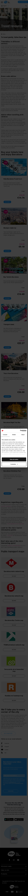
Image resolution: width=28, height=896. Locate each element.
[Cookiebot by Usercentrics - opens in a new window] (20, 431)
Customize (13, 464)
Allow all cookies (14, 459)
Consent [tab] (5, 434)
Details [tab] (14, 434)
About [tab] (23, 434)
